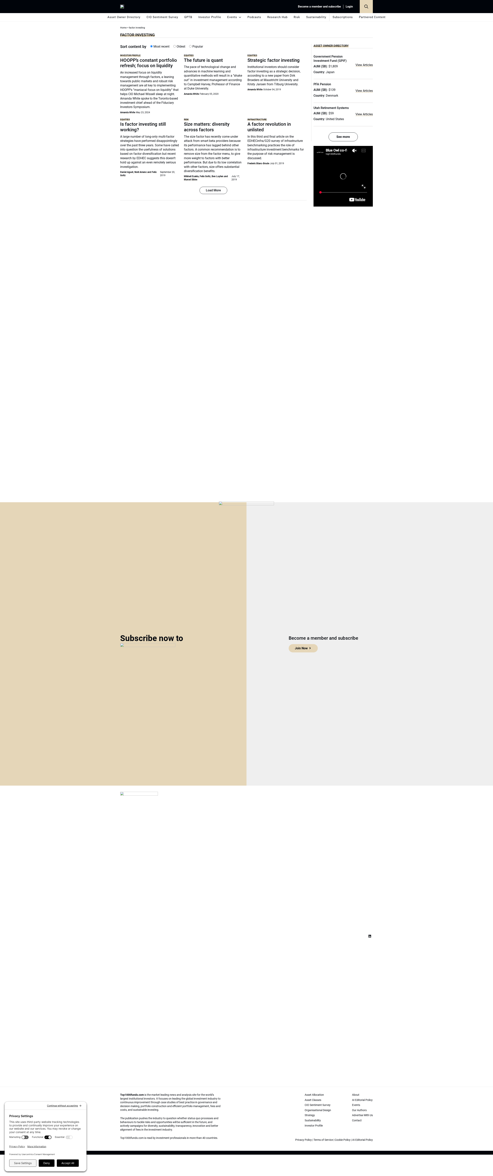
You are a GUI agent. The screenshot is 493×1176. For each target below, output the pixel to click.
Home (123, 27)
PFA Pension (322, 84)
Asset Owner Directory (123, 17)
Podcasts (254, 17)
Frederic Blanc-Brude (258, 163)
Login (349, 6)
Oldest (180, 46)
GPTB (188, 17)
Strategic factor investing (273, 60)
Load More (213, 190)
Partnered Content (372, 17)
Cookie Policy (342, 1139)
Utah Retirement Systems (331, 108)
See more (343, 137)
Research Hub (277, 17)
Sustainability (316, 17)
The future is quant (203, 60)
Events (232, 17)
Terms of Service (323, 1139)
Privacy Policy (303, 1139)
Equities (189, 55)
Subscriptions (343, 17)
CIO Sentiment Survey (162, 17)
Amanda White (127, 112)
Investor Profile (209, 17)
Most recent (161, 46)
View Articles (364, 65)
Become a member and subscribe (319, 6)
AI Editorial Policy (362, 1139)
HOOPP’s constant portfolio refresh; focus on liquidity (148, 63)
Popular (197, 46)
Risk (297, 17)
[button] (366, 6)
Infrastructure (257, 119)
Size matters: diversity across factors (207, 126)
